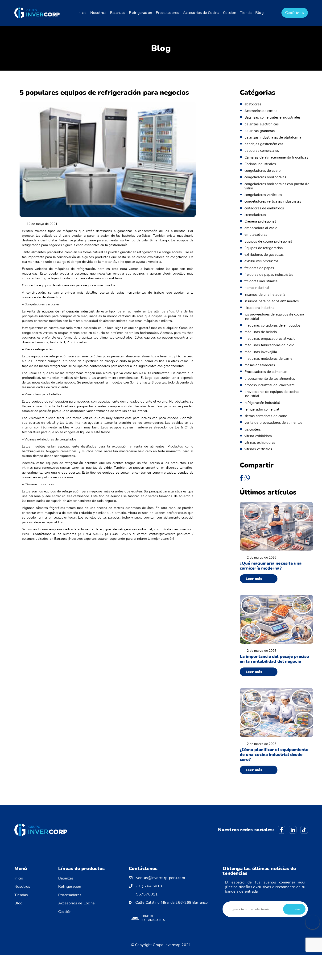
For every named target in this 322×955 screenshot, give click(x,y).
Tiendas (21, 895)
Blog (259, 12)
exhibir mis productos (261, 261)
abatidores (252, 104)
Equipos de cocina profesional (268, 241)
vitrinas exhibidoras (259, 442)
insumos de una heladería (264, 294)
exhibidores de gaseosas (264, 254)
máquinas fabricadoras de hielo (269, 345)
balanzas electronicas (261, 124)
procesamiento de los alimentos (269, 378)
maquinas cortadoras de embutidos (272, 325)
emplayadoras (255, 234)
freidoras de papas (259, 268)
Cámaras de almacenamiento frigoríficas (276, 157)
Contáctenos (294, 13)
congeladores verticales (263, 195)
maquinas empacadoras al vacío (269, 338)
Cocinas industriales (260, 164)
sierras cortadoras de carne (265, 416)
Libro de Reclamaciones (153, 918)
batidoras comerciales (261, 150)
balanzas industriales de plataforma (272, 137)
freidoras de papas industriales (268, 274)
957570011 (147, 894)
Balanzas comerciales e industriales (272, 117)
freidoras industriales (260, 281)
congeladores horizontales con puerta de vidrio (276, 186)
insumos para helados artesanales (271, 301)
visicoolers (252, 429)
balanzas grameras (259, 131)
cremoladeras (255, 215)
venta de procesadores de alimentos (273, 422)
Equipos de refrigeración (263, 248)
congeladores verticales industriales (272, 201)
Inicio (82, 12)
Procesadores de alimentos (266, 372)
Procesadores (167, 12)
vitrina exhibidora (258, 436)
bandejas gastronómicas (263, 144)
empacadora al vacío (260, 228)
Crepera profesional (260, 221)
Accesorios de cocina (260, 111)
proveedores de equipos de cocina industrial (271, 394)
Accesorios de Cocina (201, 12)
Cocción (229, 12)
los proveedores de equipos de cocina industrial (274, 316)
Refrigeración (140, 12)
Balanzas (117, 12)
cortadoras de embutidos (264, 208)
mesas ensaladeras (259, 365)
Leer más (254, 578)
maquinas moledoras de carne (268, 358)
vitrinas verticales (258, 449)
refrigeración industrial (262, 403)
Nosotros (98, 12)
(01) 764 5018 (149, 886)
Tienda (246, 12)
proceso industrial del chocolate (269, 385)
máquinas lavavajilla (260, 352)
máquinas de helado (260, 332)
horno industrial (256, 288)
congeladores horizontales (265, 177)
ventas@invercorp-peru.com (160, 878)
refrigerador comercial (261, 409)
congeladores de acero (262, 170)
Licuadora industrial (259, 308)
